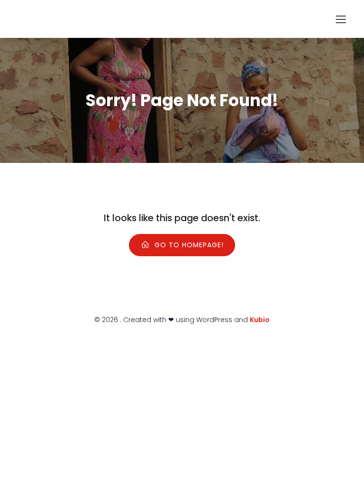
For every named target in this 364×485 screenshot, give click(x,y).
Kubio (260, 319)
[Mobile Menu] (341, 19)
